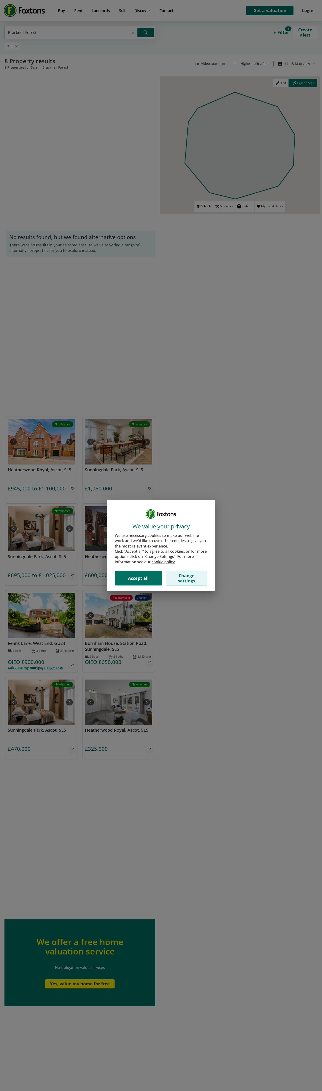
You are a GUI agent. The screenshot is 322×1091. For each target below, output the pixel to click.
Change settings (186, 578)
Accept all (138, 578)
